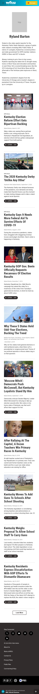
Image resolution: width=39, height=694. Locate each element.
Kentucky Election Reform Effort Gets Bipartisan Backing (15, 120)
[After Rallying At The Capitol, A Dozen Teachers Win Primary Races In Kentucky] (18, 429)
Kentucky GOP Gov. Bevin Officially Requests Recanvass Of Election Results (19, 271)
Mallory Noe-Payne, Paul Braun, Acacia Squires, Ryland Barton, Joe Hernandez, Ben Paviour (19, 338)
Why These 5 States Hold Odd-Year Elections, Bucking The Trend (19, 329)
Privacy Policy (8, 660)
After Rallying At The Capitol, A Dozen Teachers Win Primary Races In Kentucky (17, 446)
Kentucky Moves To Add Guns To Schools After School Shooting (18, 498)
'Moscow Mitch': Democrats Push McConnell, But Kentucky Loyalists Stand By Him (19, 386)
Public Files (7, 664)
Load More (19, 613)
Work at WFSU (8, 651)
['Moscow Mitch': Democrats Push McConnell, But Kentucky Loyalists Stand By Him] (18, 369)
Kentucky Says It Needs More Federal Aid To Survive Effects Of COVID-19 (18, 220)
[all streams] (36, 691)
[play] (3, 691)
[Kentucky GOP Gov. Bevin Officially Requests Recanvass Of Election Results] (18, 254)
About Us (7, 647)
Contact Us (7, 656)
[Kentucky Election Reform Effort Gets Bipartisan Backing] (18, 102)
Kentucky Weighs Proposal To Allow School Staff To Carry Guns (19, 531)
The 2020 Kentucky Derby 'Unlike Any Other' (19, 178)
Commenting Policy (10, 668)
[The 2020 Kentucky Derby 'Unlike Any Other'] (18, 161)
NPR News (7, 114)
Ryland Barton (8, 128)
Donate (32, 3)
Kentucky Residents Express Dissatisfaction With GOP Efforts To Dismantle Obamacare (18, 571)
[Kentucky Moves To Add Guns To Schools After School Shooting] (18, 482)
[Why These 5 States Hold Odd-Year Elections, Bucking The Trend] (18, 314)
